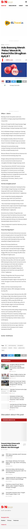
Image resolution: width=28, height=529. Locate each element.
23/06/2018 (18, 60)
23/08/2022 (13, 386)
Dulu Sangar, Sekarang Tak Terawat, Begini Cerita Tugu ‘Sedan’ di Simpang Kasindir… (16, 462)
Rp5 (3, 350)
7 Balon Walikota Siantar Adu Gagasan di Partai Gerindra (18, 375)
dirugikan (20, 345)
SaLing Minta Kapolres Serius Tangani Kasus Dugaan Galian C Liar (15, 493)
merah (10, 348)
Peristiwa (7, 44)
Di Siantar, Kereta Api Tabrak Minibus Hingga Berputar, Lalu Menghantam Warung (18, 382)
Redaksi (3, 520)
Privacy (9, 520)
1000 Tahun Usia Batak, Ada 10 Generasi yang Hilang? (16, 455)
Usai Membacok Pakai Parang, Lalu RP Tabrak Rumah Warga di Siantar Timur (18, 406)
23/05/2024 (13, 378)
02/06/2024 (13, 371)
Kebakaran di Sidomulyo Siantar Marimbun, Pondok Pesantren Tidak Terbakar (17, 397)
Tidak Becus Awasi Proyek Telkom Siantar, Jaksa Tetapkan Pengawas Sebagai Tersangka (15, 486)
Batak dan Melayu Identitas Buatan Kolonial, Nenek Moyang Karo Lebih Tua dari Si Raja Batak (16, 470)
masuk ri (4, 348)
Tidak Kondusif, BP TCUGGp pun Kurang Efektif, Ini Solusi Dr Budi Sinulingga (16, 478)
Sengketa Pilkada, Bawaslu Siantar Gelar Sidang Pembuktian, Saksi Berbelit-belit (17, 367)
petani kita (21, 348)
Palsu (15, 348)
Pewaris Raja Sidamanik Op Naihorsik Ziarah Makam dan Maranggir (10, 445)
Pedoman (16, 520)
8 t (6, 345)
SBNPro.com (9, 60)
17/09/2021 (12, 409)
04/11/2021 (12, 393)
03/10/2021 (12, 401)
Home (2, 44)
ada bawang (12, 345)
